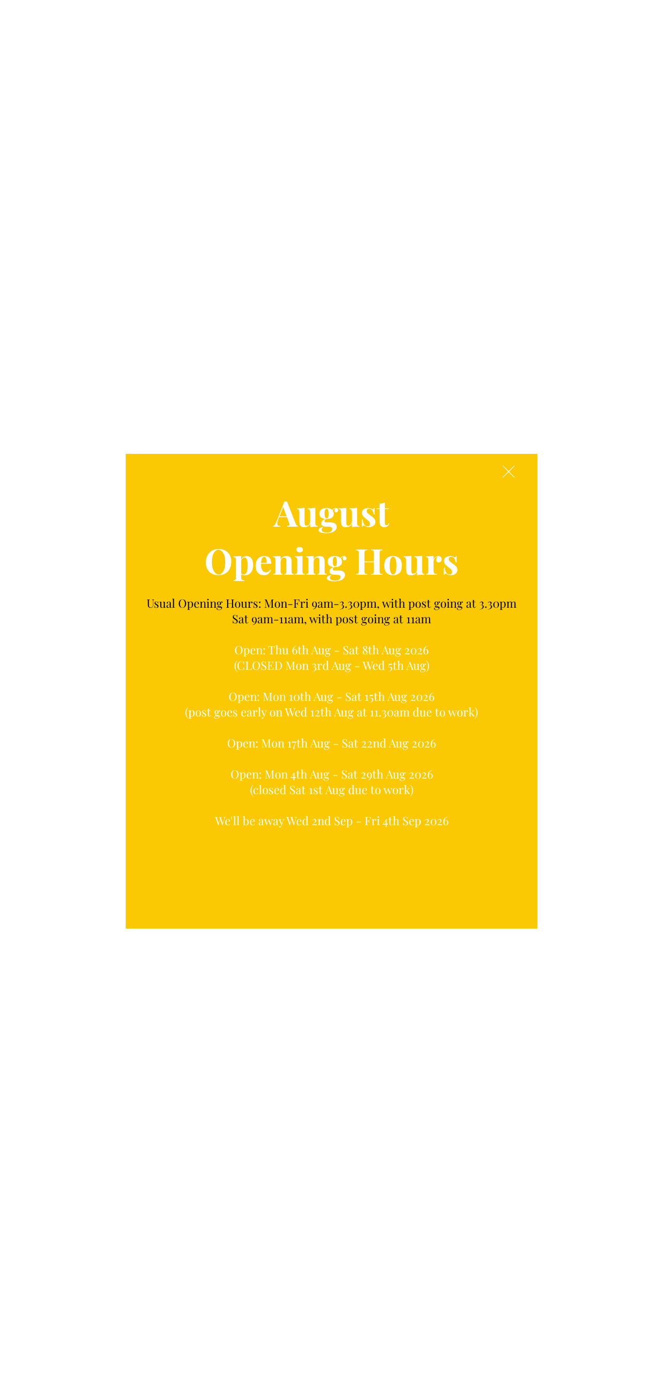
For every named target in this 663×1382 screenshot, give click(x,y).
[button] (508, 472)
